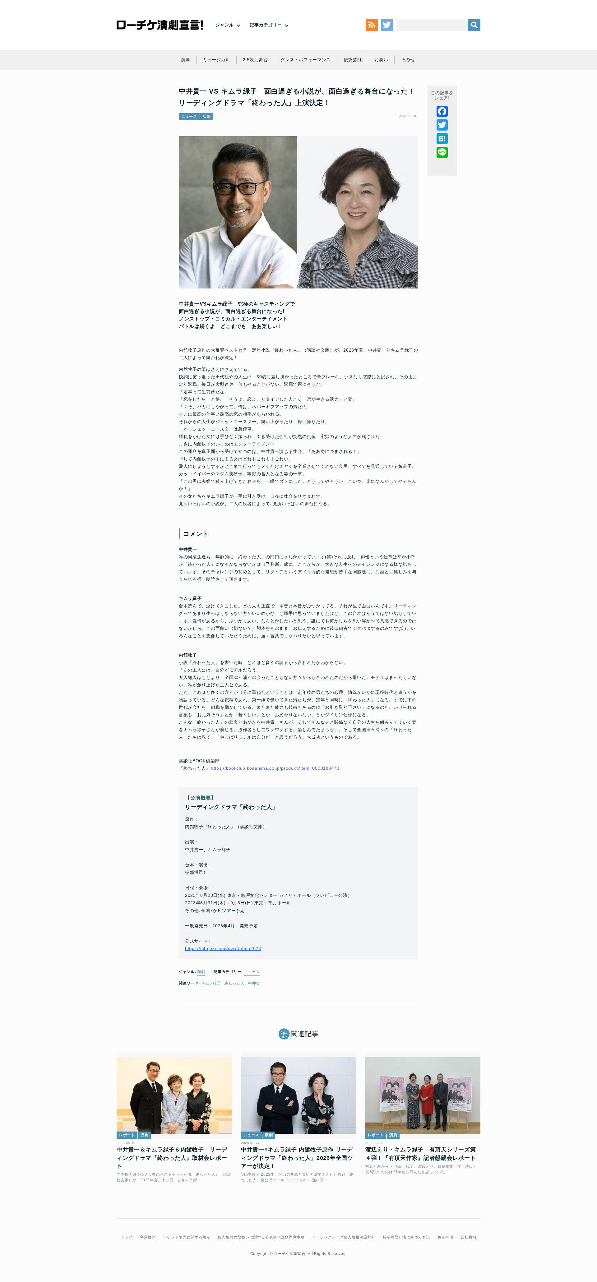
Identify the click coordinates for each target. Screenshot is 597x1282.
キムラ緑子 (211, 983)
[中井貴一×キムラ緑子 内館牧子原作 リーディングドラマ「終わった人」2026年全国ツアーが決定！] (298, 1095)
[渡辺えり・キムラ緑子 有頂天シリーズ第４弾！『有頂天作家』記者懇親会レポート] (422, 1095)
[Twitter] (442, 125)
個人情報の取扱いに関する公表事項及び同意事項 (261, 1237)
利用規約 (148, 1237)
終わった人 (234, 983)
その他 (407, 59)
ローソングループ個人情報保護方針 (343, 1237)
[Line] (442, 152)
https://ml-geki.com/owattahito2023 (223, 948)
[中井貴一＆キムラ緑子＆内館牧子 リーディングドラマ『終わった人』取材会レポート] (174, 1095)
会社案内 (468, 1237)
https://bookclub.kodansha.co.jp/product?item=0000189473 (275, 768)
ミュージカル (216, 59)
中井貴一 (256, 983)
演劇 (185, 59)
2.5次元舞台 (255, 59)
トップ (126, 1237)
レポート (127, 1135)
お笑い (381, 59)
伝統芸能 (353, 59)
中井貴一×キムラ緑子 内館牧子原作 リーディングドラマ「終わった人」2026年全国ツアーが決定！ (297, 1157)
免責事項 (445, 1237)
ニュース (189, 116)
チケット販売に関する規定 (186, 1237)
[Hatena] (442, 138)
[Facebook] (442, 111)
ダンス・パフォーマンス (305, 59)
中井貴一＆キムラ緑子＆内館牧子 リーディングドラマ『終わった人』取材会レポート (172, 1157)
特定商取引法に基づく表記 (406, 1237)
